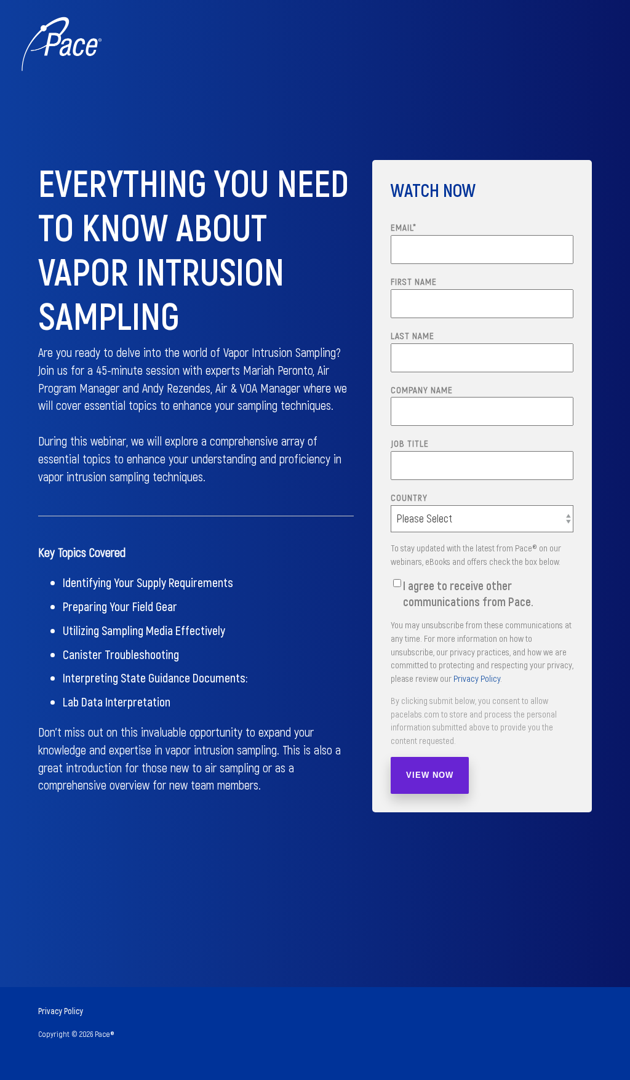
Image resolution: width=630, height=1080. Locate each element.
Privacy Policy (476, 678)
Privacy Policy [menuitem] (60, 1011)
